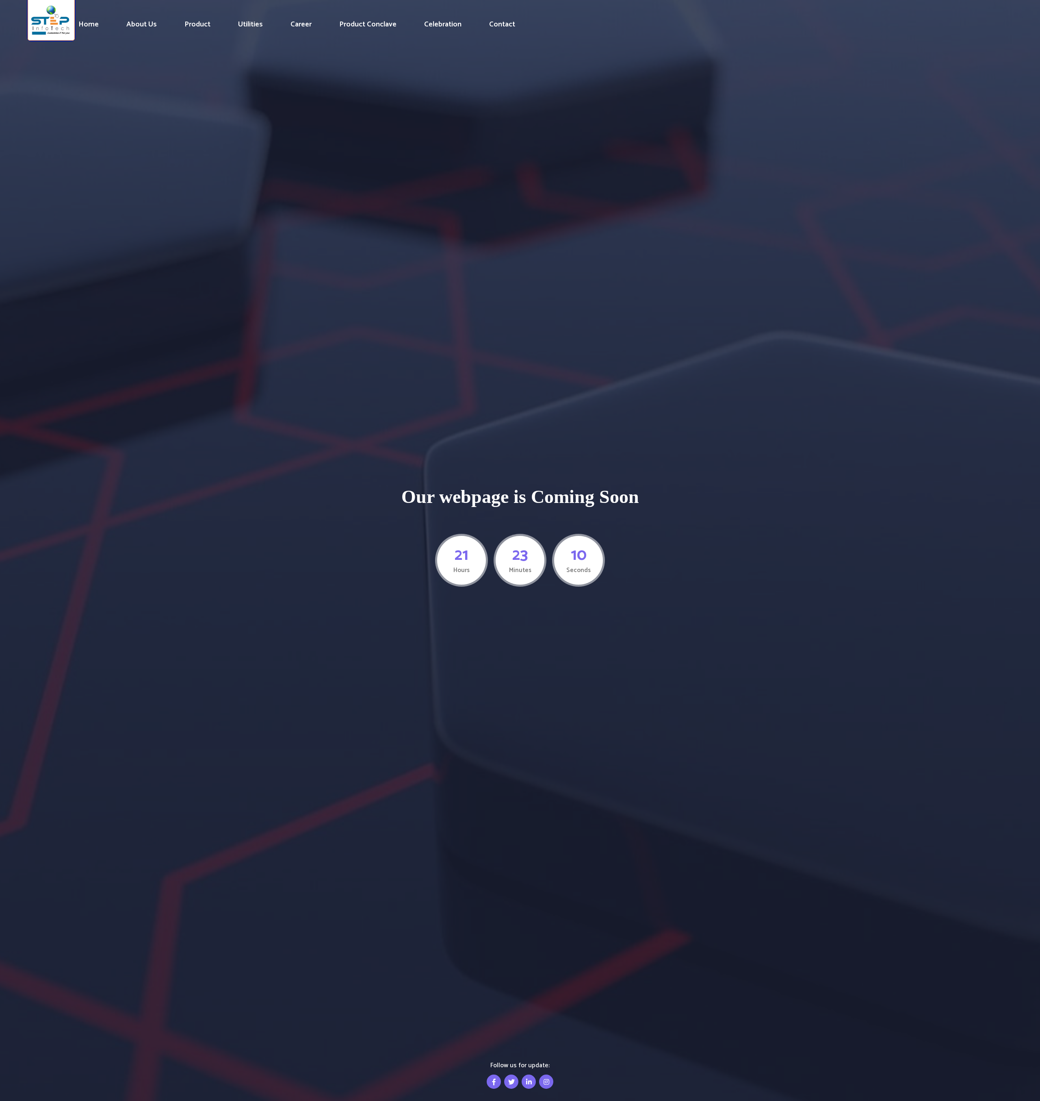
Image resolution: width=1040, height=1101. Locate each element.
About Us (141, 24)
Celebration (443, 24)
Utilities (250, 24)
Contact (502, 24)
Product (197, 24)
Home (88, 24)
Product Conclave (367, 24)
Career (301, 24)
